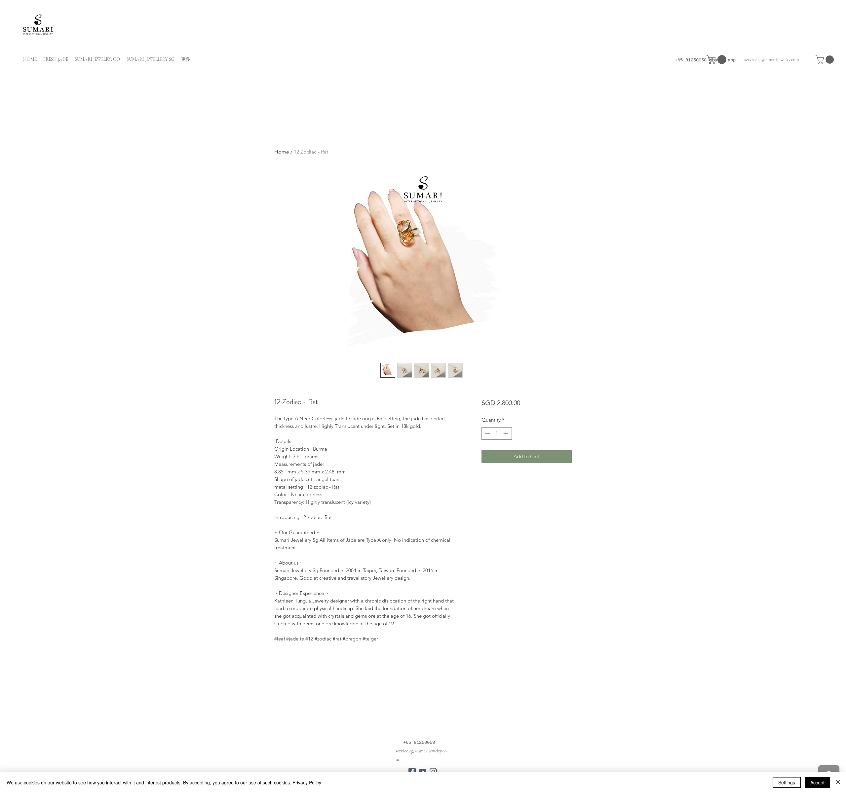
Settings (786, 782)
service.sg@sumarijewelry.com (771, 59)
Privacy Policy (306, 782)
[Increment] (506, 434)
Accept (817, 782)
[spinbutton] (496, 434)
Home (281, 152)
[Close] (838, 782)
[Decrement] (486, 434)
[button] (826, 59)
